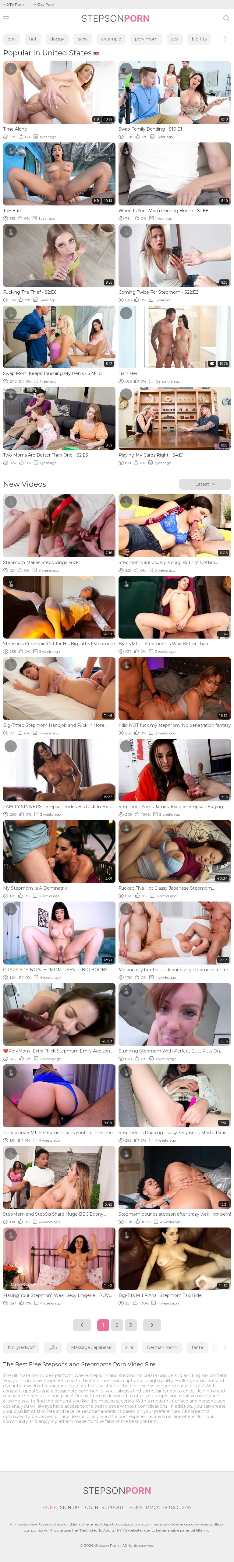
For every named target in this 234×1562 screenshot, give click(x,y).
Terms (135, 1507)
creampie (111, 39)
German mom (162, 1347)
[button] (219, 38)
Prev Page (82, 1325)
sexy (82, 39)
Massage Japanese (91, 1347)
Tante (197, 1347)
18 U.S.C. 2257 (177, 1507)
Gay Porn (45, 4)
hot (33, 39)
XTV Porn (15, 4)
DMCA (153, 1507)
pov (12, 39)
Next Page (152, 1325)
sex (174, 39)
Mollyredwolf (21, 1347)
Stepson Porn (107, 1545)
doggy (57, 39)
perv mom (146, 39)
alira (129, 1347)
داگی (52, 1347)
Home (49, 1507)
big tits (199, 39)
